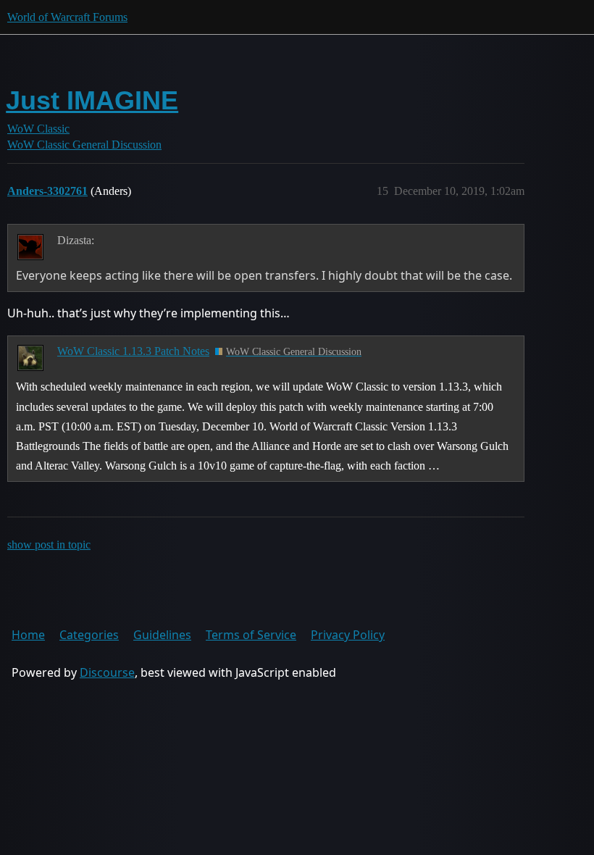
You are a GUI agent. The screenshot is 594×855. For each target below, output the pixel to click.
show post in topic (49, 544)
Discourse (107, 672)
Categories (89, 635)
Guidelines (162, 635)
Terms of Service (251, 635)
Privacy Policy (348, 635)
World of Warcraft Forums (67, 17)
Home (28, 635)
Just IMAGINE (92, 100)
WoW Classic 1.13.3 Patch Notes (133, 351)
